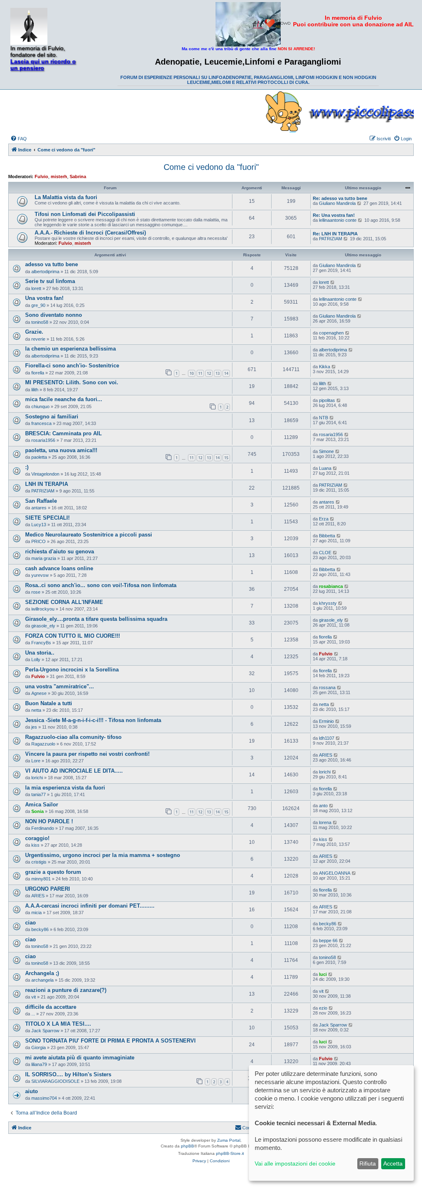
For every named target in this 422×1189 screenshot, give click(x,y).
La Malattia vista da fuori (66, 197)
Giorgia (38, 1047)
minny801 (41, 878)
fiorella (37, 372)
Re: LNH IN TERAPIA (335, 233)
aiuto (31, 1091)
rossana (327, 687)
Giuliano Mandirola (337, 203)
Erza (323, 518)
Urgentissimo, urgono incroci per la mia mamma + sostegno (102, 855)
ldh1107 (326, 738)
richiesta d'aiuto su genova (59, 551)
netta (36, 710)
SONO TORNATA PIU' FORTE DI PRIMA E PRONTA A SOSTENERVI (110, 1041)
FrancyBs (41, 642)
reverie (38, 339)
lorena (325, 822)
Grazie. (34, 332)
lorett (36, 288)
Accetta (393, 1163)
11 (200, 373)
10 (192, 373)
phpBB (187, 1146)
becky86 (40, 929)
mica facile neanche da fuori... (63, 399)
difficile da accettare (50, 1007)
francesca (41, 423)
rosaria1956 (43, 440)
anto (323, 805)
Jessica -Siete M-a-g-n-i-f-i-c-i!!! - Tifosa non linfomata (93, 720)
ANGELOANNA (334, 873)
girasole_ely (43, 625)
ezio (323, 1008)
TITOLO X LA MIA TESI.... (58, 1024)
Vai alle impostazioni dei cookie (295, 1163)
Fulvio (41, 176)
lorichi (37, 777)
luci (323, 974)
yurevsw (40, 575)
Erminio (326, 721)
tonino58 (39, 322)
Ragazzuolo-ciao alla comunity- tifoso (73, 737)
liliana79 (39, 1064)
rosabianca (331, 586)
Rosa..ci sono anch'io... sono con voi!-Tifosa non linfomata (100, 585)
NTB (323, 417)
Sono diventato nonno (53, 315)
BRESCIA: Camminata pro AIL (63, 433)
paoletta (39, 457)
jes (34, 727)
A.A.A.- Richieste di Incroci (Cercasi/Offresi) (90, 233)
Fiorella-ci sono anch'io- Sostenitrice (72, 365)
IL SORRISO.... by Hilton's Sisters (68, 1074)
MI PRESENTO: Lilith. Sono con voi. (71, 382)
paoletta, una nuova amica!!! (61, 450)
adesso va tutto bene (51, 264)
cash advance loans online (59, 568)
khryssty (328, 603)
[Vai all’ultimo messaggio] (359, 265)
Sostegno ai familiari (51, 416)
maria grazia (43, 558)
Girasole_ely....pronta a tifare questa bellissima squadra (96, 619)
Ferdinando (42, 828)
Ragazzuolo (43, 743)
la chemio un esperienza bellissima (70, 349)
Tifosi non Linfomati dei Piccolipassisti (85, 214)
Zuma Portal (228, 1140)
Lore (35, 760)
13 (218, 373)
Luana (325, 468)
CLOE (325, 552)
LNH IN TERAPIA (46, 484)
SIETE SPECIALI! (47, 518)
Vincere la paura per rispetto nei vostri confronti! (87, 754)
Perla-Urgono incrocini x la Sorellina (72, 669)
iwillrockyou (42, 608)
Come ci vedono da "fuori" (211, 167)
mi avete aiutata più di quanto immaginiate (79, 1057)
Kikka (324, 366)
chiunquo (40, 406)
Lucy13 (38, 524)
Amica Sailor (41, 804)
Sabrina (78, 176)
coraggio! (37, 838)
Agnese (39, 693)
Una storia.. (39, 653)
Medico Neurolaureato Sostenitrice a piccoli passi (88, 535)
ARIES (325, 754)
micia (36, 912)
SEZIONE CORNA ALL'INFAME (64, 602)
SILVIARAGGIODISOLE (55, 1081)
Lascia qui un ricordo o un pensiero (43, 64)
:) (26, 467)
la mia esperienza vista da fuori (65, 788)
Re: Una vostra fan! (334, 215)
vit (33, 996)
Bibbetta (327, 535)
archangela (42, 980)
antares (39, 507)
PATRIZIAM (330, 238)
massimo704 (44, 1098)
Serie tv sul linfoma (50, 281)
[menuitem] (18, 139)
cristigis (39, 861)
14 (226, 373)
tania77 (38, 794)
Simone (326, 451)
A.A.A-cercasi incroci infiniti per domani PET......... (90, 906)
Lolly (35, 659)
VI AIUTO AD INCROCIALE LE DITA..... (74, 771)
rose (35, 592)
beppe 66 (328, 940)
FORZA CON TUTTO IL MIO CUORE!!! (72, 636)
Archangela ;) (42, 973)
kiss (35, 845)
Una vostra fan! (44, 298)
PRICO (38, 541)
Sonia (37, 811)
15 (226, 457)
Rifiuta (367, 1163)
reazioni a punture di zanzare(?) (65, 990)
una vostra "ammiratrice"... (59, 686)
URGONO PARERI (47, 889)
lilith (34, 389)
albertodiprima (45, 271)
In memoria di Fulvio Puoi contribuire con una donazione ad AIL (353, 21)
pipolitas (327, 400)
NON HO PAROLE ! (49, 821)
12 (209, 373)
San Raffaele (41, 501)
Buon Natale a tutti (48, 703)
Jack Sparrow (45, 1030)
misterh (59, 176)
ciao (30, 923)
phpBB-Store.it (230, 1153)
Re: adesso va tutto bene (340, 198)
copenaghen (331, 332)
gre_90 (38, 305)
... (33, 1013)
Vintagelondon (45, 473)
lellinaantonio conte (337, 220)
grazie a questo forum (53, 872)
